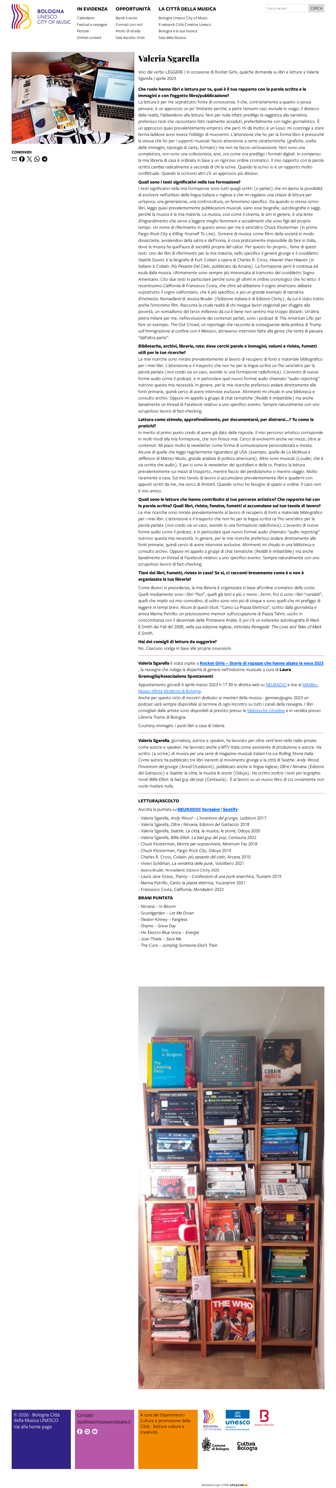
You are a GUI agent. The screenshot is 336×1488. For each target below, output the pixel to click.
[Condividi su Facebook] (22, 159)
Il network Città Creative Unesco (185, 24)
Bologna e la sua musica (178, 30)
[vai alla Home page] (41, 17)
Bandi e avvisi (126, 17)
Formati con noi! (129, 24)
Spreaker (211, 809)
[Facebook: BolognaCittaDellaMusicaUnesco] (80, 1432)
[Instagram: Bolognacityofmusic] (87, 1432)
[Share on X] (29, 159)
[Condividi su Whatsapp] (37, 159)
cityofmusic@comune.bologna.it (104, 1421)
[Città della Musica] (247, 1443)
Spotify (230, 809)
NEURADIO (276, 684)
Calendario (86, 17)
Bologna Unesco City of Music (183, 17)
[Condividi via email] (14, 159)
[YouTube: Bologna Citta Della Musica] (95, 1432)
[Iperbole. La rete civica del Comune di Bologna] (217, 1444)
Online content (89, 37)
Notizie (83, 30)
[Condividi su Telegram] (44, 159)
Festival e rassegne (92, 24)
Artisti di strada (128, 30)
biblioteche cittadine (266, 710)
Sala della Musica (172, 37)
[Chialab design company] (225, 1481)
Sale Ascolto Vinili (130, 37)
